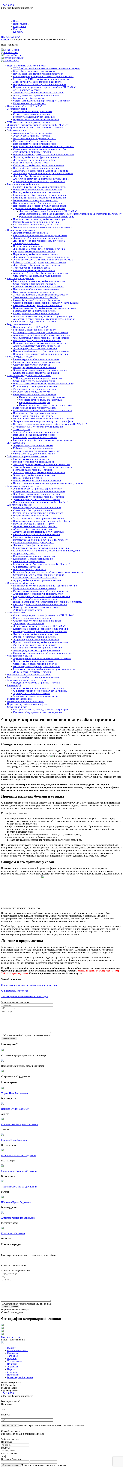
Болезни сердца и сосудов (20, 356)
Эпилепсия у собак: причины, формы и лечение (37, 488)
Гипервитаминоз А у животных (29, 103)
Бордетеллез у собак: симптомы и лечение (34, 311)
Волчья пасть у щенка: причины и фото (33, 523)
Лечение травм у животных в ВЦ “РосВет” (35, 526)
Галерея (17, 29)
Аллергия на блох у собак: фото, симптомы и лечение (40, 273)
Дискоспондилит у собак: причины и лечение (36, 499)
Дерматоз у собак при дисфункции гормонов (36, 157)
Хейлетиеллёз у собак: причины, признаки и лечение (40, 170)
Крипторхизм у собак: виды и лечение (33, 558)
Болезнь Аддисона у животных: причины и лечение (40, 604)
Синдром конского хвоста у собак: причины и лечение (41, 548)
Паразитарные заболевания (21, 230)
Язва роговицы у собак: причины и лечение (35, 634)
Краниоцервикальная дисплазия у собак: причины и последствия (46, 550)
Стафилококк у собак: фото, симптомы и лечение (38, 165)
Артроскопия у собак (24, 553)
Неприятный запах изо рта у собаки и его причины (39, 84)
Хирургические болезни (19, 505)
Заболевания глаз (16, 612)
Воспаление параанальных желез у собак (34, 434)
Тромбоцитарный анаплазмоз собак (31, 267)
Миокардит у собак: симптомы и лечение (34, 367)
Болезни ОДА (14, 685)
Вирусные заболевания (19, 324)
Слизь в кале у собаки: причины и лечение (35, 437)
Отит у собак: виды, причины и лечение (34, 453)
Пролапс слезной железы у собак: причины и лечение (40, 642)
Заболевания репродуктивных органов (27, 456)
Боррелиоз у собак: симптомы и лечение (34, 251)
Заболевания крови (17, 108)
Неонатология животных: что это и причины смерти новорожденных (49, 483)
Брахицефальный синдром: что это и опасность (37, 305)
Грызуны (17, 55)
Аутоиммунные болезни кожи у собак (32, 133)
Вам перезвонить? (10, 37)
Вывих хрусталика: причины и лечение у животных (40, 631)
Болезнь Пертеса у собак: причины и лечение (36, 534)
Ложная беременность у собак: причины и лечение (39, 472)
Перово (11, 1369)
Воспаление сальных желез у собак (31, 162)
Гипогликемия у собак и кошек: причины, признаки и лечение (45, 585)
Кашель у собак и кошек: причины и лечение (36, 313)
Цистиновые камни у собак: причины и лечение (38, 203)
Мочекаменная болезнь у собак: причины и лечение (39, 187)
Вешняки (12, 1364)
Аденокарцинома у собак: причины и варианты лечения (42, 658)
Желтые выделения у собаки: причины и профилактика (41, 464)
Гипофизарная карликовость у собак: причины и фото (40, 591)
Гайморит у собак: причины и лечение (33, 448)
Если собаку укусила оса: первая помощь (34, 71)
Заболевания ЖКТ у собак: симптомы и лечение (38, 426)
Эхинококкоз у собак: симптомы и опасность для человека (43, 259)
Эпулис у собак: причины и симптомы (33, 661)
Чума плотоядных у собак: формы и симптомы (37, 340)
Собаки (15, 49)
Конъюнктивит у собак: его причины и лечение (37, 647)
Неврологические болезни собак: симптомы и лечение (35, 127)
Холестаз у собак (21, 429)
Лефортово (12, 1366)
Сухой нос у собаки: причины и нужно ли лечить (38, 286)
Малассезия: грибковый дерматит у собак (34, 138)
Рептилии (19, 58)
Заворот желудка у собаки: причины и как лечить (38, 518)
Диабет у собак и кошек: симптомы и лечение (36, 607)
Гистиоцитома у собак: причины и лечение (35, 144)
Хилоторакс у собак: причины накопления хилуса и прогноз (44, 319)
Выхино (11, 1347)
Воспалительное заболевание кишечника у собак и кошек (42, 410)
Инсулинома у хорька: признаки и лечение (29, 674)
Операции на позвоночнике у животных (34, 556)
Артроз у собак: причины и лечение (31, 693)
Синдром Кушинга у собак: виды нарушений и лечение (41, 596)
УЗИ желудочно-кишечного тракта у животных (37, 378)
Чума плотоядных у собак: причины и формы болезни (41, 338)
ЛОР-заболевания (16, 443)
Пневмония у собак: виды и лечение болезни (36, 289)
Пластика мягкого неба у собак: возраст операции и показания (45, 308)
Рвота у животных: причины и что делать (34, 408)
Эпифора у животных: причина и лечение (34, 637)
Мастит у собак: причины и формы (31, 459)
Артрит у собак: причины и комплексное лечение (38, 688)
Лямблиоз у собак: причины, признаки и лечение (38, 238)
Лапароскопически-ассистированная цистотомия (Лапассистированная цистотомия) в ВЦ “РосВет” (70, 214)
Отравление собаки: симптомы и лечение (34, 394)
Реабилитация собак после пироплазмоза (34, 270)
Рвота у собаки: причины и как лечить (33, 416)
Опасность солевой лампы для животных (40, 399)
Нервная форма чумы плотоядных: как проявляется (39, 343)
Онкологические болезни (20, 655)
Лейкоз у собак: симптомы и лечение (32, 672)
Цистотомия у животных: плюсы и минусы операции (46, 216)
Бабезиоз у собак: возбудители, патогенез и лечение (39, 262)
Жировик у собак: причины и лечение (32, 537)
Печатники (13, 1374)
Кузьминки (13, 1353)
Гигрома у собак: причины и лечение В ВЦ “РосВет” (40, 540)
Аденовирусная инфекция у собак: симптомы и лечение (42, 335)
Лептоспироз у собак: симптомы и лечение (35, 348)
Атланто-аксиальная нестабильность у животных (38, 531)
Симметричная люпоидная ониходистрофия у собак (39, 149)
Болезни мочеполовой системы (23, 184)
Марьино (11, 1358)
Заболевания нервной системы (23, 486)
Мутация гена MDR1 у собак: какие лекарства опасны (41, 79)
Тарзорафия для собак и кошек (28, 623)
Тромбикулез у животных (26, 243)
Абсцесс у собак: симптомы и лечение (32, 529)
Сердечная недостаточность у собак (31, 364)
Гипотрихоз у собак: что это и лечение (32, 141)
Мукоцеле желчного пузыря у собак (31, 391)
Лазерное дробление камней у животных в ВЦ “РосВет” (48, 211)
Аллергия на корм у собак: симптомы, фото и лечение (41, 179)
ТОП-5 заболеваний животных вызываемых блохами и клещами (46, 68)
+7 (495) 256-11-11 (10, 5)
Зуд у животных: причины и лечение (32, 152)
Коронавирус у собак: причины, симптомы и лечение (40, 332)
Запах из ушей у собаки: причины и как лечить (37, 82)
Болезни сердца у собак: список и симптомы (36, 359)
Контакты (18, 32)
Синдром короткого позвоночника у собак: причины (40, 690)
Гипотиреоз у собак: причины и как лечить (35, 599)
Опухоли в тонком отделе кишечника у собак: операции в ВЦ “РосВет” (50, 424)
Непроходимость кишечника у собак (32, 515)
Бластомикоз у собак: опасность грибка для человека (40, 235)
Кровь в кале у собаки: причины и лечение (35, 386)
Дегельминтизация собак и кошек (30, 232)
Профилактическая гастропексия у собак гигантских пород (43, 383)
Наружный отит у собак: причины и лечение (36, 168)
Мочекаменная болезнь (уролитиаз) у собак (35, 200)
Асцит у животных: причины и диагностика (36, 95)
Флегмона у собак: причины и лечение (33, 510)
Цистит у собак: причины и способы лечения (36, 192)
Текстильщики (14, 1361)
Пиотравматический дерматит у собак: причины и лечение (43, 154)
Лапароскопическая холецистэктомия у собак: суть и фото (43, 421)
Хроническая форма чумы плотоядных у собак (37, 346)
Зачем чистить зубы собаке (27, 90)
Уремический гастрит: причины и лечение (35, 389)
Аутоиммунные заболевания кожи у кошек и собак (39, 181)
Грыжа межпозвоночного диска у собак (33, 542)
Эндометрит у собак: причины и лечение (34, 475)
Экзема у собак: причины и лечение (31, 135)
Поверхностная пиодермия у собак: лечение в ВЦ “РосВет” (43, 146)
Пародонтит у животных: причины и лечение (36, 682)
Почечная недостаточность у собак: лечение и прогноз (41, 219)
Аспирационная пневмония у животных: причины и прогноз (44, 316)
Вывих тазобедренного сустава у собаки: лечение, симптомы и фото (48, 572)
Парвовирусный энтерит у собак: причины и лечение (40, 354)
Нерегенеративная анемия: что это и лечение (36, 119)
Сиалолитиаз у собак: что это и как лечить (35, 577)
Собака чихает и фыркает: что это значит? (34, 284)
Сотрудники (19, 26)
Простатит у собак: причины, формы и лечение (37, 189)
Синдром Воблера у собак (26, 567)
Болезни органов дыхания (20, 278)
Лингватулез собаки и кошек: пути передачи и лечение (41, 257)
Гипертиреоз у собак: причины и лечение (34, 588)
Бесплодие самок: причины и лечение (32, 470)
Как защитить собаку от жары (28, 98)
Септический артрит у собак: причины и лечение (38, 575)
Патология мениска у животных (29, 569)
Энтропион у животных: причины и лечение (36, 639)
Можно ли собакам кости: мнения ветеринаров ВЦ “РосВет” (44, 418)
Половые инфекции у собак (27, 478)
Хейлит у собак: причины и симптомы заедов (36, 451)
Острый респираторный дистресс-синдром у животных (41, 100)
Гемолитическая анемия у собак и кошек (34, 117)
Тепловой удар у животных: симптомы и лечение (38, 92)
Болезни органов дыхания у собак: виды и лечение (39, 281)
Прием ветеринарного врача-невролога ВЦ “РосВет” (40, 502)
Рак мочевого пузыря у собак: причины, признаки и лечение (44, 669)
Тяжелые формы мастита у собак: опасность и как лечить (42, 467)
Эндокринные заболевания (21, 583)
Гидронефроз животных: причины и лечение (36, 222)
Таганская (12, 1356)
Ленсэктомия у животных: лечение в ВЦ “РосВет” (39, 626)
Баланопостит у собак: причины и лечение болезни (39, 195)
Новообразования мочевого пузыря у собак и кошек (39, 205)
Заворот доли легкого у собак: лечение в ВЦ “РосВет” (41, 294)
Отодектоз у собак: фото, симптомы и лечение (37, 276)
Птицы (15, 60)
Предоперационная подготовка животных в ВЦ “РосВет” (42, 521)
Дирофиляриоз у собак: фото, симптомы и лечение (39, 249)
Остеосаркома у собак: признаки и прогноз (35, 664)
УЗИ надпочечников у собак (27, 610)
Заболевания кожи (16, 130)
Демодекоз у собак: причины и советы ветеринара (39, 241)
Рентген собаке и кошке (19, 699)
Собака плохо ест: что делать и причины (34, 381)
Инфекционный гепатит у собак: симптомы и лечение (41, 351)
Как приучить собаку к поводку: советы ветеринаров (40, 709)
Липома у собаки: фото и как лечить (31, 545)
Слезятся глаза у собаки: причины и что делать (37, 620)
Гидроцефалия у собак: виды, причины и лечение (38, 496)
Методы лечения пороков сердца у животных (36, 362)
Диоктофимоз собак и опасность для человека (36, 265)
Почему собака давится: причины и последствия (38, 73)
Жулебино (12, 1372)
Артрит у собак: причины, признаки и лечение (37, 580)
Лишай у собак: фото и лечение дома (32, 176)
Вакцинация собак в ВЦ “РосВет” (24, 106)
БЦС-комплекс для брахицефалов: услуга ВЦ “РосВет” (41, 564)
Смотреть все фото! (11, 1337)
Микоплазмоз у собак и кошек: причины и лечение (33, 677)
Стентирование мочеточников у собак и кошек (37, 224)
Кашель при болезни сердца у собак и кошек (36, 373)
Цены (16, 21)
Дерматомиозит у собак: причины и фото (34, 160)
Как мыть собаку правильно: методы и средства (37, 712)
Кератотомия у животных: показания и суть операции (41, 628)
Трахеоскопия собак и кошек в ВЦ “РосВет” (35, 297)
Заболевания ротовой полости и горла (26, 680)
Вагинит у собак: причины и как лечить (33, 461)
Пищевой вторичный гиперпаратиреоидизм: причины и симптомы (47, 602)
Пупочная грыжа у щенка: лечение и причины (37, 507)
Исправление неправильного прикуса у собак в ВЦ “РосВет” (44, 87)
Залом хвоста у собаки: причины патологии (35, 696)
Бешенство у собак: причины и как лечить (35, 329)
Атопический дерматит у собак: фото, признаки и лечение (43, 173)
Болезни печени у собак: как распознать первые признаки (43, 440)
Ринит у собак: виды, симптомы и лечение (35, 321)
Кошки (14, 52)
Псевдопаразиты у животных (28, 246)
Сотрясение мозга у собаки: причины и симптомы (39, 491)
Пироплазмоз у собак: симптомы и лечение (35, 254)
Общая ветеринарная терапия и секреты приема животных (43, 76)
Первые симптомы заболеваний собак (26, 65)
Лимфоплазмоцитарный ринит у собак (33, 445)
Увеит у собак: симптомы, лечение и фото (34, 645)
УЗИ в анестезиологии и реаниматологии (28, 122)
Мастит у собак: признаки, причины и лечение (37, 480)
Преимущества (20, 23)
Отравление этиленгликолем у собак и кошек (42, 397)
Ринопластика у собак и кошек (29, 561)
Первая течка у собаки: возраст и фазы (27, 704)
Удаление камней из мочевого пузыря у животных (39, 208)
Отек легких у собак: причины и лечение (34, 292)
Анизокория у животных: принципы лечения (36, 650)
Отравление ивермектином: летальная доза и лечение (46, 405)
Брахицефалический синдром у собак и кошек (36, 300)
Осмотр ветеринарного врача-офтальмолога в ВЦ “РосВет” (43, 615)
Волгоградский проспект (20, 1377)
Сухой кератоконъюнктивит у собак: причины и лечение (42, 653)
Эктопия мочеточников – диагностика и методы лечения (42, 227)
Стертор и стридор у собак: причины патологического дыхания (45, 302)
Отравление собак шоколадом (34, 402)
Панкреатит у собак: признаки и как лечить (35, 413)
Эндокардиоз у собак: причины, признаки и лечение (40, 370)
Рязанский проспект (17, 1350)
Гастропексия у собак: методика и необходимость (38, 513)
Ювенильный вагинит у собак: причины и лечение (39, 197)
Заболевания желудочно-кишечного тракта (29, 375)
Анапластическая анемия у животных (32, 111)
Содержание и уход (17, 707)
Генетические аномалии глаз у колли (32, 618)
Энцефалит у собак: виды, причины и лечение (37, 494)
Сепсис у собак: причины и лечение (31, 114)
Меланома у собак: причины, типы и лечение (36, 666)
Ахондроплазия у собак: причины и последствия (38, 593)
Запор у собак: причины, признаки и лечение (36, 432)
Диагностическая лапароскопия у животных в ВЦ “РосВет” (38, 125)
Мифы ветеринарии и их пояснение (25, 701)
